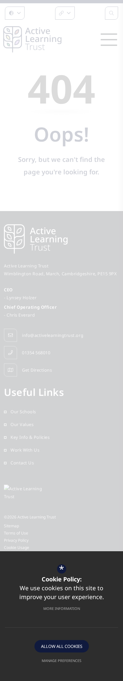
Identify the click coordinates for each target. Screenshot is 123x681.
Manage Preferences (61, 660)
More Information (61, 608)
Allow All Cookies (61, 646)
